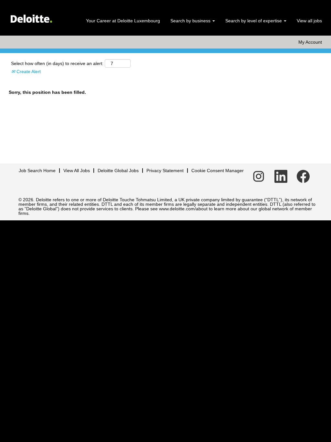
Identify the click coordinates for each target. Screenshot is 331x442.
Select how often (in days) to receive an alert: (57, 63)
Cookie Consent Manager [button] (217, 170)
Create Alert (28, 71)
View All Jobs (76, 170)
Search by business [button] (191, 20)
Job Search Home (37, 170)
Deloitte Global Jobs (118, 170)
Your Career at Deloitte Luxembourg (123, 20)
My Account (310, 42)
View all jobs (309, 20)
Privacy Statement (165, 170)
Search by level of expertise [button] (254, 20)
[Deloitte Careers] (31, 16)
